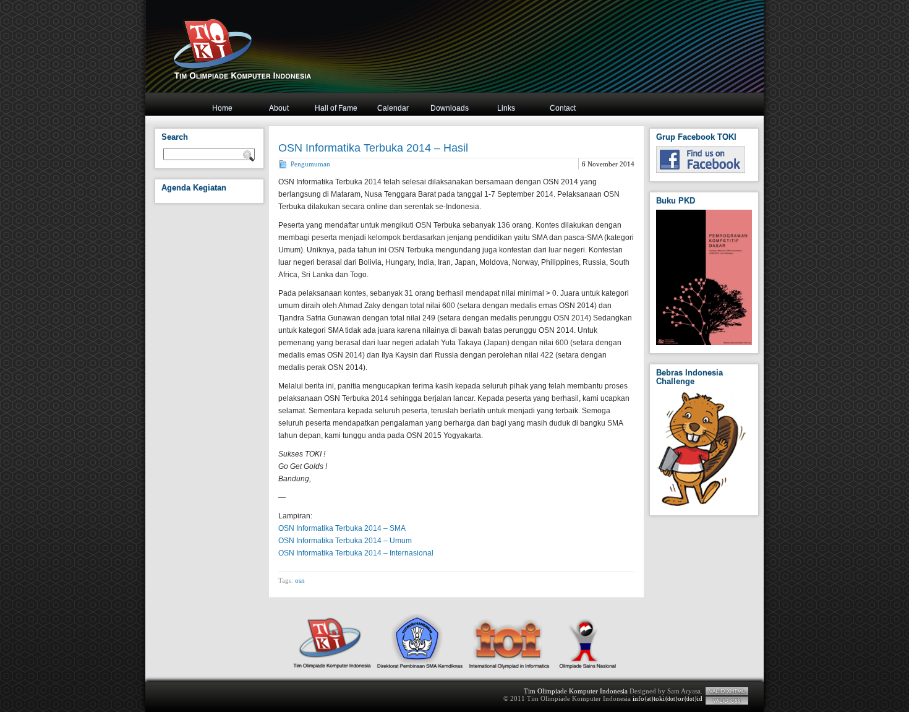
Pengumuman (310, 164)
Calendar (393, 108)
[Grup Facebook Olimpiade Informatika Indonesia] (700, 170)
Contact (563, 108)
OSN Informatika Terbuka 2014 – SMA (342, 528)
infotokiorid (667, 698)
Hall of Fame (336, 108)
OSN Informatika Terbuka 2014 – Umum (345, 540)
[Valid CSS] (727, 701)
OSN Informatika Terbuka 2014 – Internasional (355, 553)
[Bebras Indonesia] (702, 504)
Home (222, 108)
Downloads (449, 108)
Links (506, 108)
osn (300, 580)
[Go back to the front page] (442, 61)
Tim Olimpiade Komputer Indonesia (576, 691)
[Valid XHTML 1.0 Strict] (727, 691)
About (279, 108)
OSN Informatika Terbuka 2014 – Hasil (373, 148)
